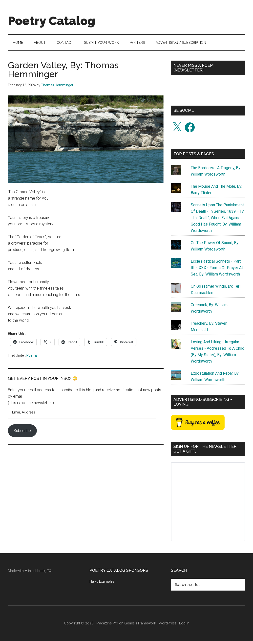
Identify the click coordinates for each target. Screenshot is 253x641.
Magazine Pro (107, 623)
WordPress (167, 623)
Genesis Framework (140, 623)
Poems (32, 355)
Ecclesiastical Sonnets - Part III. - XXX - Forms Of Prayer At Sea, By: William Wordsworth (217, 267)
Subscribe (22, 430)
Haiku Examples (101, 581)
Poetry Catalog (51, 21)
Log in (184, 623)
